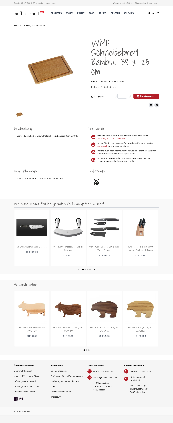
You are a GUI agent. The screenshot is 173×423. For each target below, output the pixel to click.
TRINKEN (103, 13)
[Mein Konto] (153, 13)
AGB (53, 386)
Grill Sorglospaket (59, 370)
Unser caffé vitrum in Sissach (27, 376)
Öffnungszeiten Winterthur (27, 386)
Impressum (56, 396)
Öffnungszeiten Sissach (25, 381)
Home (16, 25)
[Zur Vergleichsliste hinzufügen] (156, 105)
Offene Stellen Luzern (24, 391)
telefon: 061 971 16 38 (103, 371)
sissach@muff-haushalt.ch (105, 377)
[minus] (115, 96)
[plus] (129, 96)
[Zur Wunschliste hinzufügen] (151, 105)
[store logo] (29, 13)
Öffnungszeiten (38, 3)
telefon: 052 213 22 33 (140, 371)
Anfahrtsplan (51, 3)
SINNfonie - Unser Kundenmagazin (67, 376)
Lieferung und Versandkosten (111, 138)
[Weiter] (94, 269)
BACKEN (69, 13)
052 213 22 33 (127, 3)
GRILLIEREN (56, 13)
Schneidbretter (38, 25)
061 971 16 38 (25, 3)
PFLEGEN (115, 13)
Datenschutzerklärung (61, 391)
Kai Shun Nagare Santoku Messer (31, 246)
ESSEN (92, 13)
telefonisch (102, 146)
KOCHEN (81, 13)
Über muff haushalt (23, 370)
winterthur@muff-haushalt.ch (138, 379)
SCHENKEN (129, 13)
